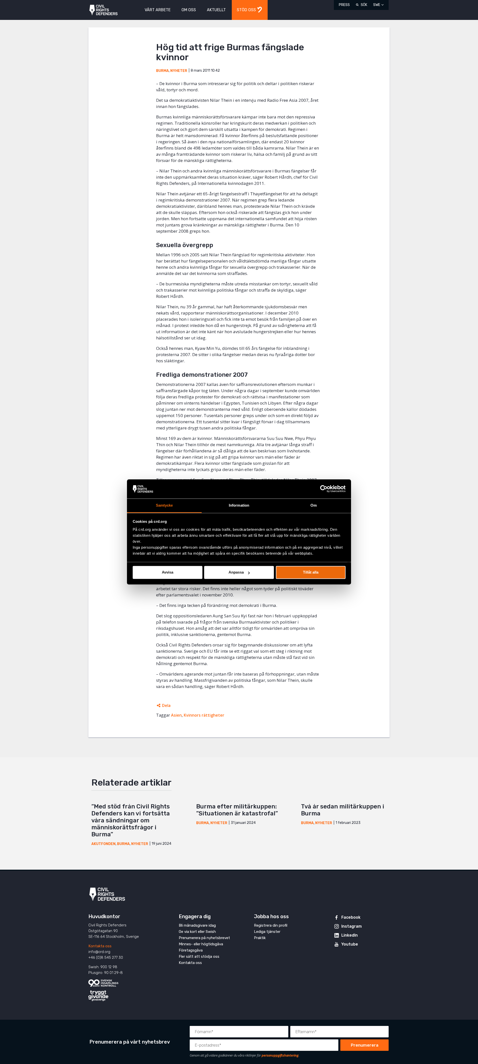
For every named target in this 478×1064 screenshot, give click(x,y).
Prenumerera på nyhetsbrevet (204, 938)
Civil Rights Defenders (103, 10)
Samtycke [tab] (164, 505)
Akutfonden (103, 844)
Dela (166, 705)
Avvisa (167, 572)
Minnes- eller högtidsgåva (201, 944)
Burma (162, 71)
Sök (364, 5)
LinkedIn (349, 935)
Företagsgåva (191, 950)
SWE (376, 5)
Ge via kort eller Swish (197, 931)
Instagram (351, 926)
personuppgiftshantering (280, 1055)
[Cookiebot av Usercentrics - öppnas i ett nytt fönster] (324, 489)
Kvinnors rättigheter (204, 715)
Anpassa (236, 572)
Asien (176, 715)
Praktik (260, 938)
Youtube (349, 944)
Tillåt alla (310, 572)
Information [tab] (239, 505)
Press (344, 5)
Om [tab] (313, 505)
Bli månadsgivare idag (197, 925)
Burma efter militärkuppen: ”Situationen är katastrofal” (237, 810)
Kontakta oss (100, 946)
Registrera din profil (270, 925)
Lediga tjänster (267, 931)
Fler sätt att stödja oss (199, 956)
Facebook (350, 917)
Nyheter (178, 71)
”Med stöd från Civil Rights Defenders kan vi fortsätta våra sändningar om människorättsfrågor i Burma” (130, 820)
